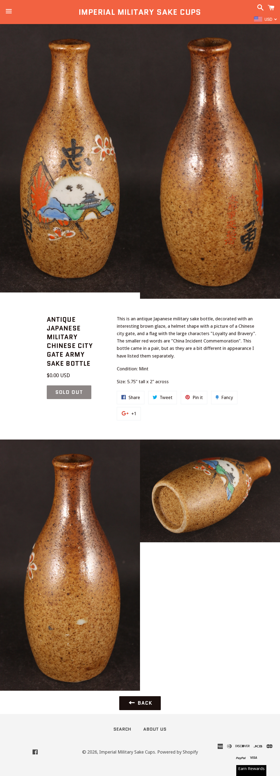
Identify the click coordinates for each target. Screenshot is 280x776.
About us (154, 729)
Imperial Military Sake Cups (140, 12)
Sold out (69, 392)
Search (122, 729)
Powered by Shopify (177, 752)
